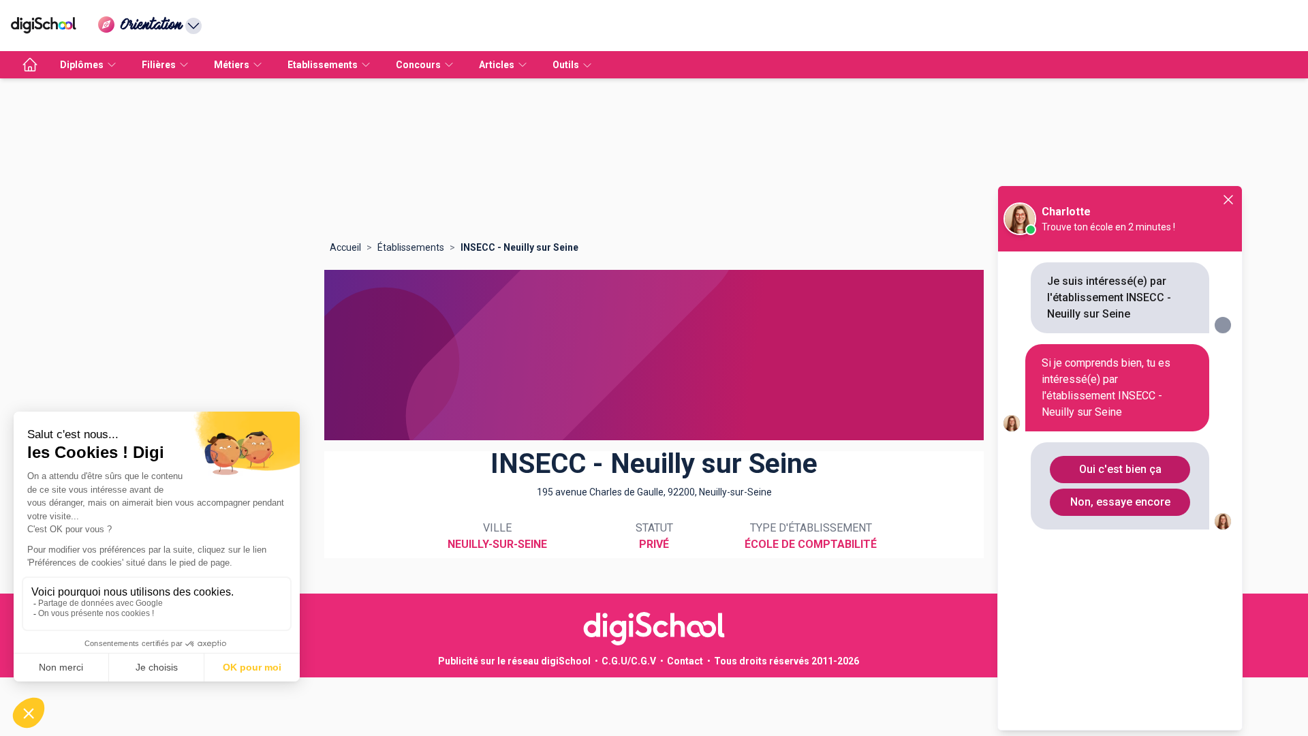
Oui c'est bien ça (1120, 469)
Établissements (410, 247)
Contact (685, 661)
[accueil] (30, 64)
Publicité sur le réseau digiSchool (514, 661)
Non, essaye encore (1120, 501)
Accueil (345, 247)
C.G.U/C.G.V (629, 661)
